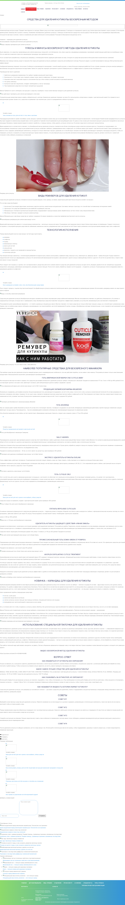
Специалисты (69, 8)
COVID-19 (23, 12)
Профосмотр (55, 8)
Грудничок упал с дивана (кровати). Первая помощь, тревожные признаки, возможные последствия (30, 836)
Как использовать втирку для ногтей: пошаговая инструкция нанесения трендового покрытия (34, 768)
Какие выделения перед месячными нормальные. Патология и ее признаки (23, 827)
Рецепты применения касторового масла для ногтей (19, 429)
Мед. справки (40, 8)
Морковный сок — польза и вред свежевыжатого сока (19, 865)
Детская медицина (31, 8)
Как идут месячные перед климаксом (11, 841)
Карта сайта (38, 898)
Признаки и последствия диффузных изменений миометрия (18, 854)
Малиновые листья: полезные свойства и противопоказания (21, 860)
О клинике (62, 8)
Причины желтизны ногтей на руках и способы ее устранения (24, 781)
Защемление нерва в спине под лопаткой (12, 832)
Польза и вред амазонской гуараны (14, 873)
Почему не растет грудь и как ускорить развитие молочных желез (20, 845)
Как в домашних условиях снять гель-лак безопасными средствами (23, 285)
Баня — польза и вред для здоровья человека (17, 869)
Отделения (47, 8)
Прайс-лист (38, 900)
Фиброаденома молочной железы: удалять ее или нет (16, 849)
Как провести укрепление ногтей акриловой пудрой (22, 794)
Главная (23, 8)
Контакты (85, 8)
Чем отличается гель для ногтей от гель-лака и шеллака (20, 115)
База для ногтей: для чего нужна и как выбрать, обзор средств (22, 497)
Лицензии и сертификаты (41, 897)
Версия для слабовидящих (83, 3)
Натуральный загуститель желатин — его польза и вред (20, 878)
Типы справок (78, 8)
